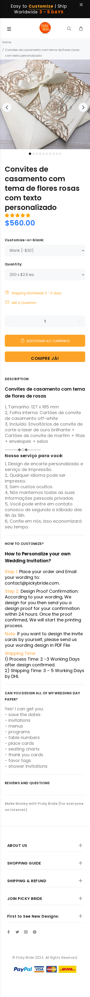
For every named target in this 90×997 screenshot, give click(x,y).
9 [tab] (57, 154)
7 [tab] (50, 154)
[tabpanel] (45, 104)
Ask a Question (24, 302)
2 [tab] (33, 154)
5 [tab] (43, 154)
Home (6, 42)
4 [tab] (40, 154)
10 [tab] (60, 154)
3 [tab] (37, 154)
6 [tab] (47, 154)
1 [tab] (30, 154)
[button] (18, 215)
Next (83, 107)
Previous (7, 107)
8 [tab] (53, 154)
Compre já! (45, 358)
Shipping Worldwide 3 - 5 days (36, 293)
